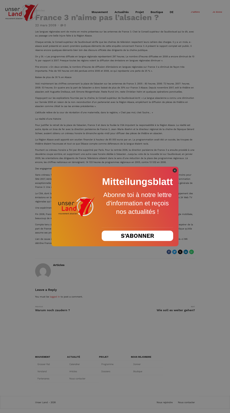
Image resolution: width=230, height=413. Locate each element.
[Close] (175, 170)
